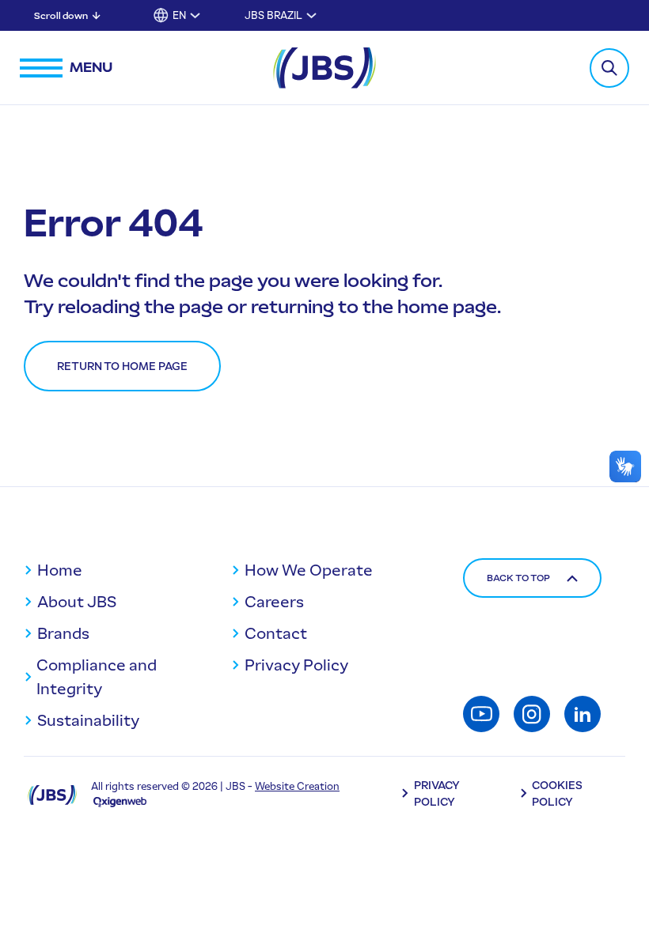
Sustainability (88, 720)
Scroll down (61, 15)
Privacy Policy (296, 664)
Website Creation (297, 786)
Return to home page (122, 366)
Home (59, 570)
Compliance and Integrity (96, 676)
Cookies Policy (557, 794)
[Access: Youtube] (481, 714)
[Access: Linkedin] (582, 714)
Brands (63, 633)
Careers (274, 601)
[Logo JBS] (52, 794)
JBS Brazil (273, 15)
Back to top (518, 578)
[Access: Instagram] (532, 714)
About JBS (76, 601)
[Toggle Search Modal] (609, 68)
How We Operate (309, 570)
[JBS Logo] (324, 68)
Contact (276, 633)
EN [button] (179, 15)
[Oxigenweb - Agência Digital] (119, 801)
